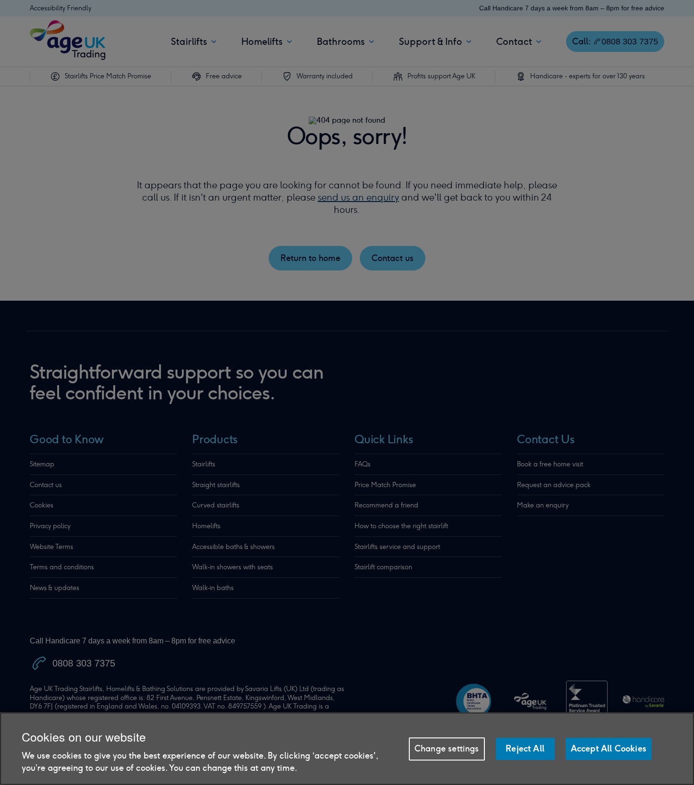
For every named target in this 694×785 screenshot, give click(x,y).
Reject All (525, 748)
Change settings (447, 748)
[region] (347, 748)
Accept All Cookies (608, 748)
